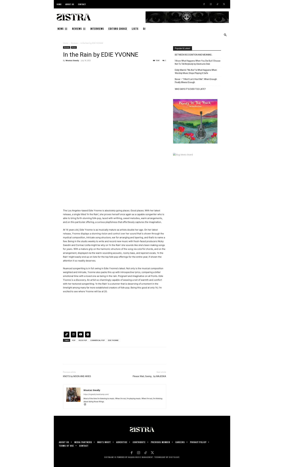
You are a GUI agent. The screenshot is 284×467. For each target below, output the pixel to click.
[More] (93, 67)
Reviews (74, 43)
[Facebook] (204, 4)
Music (74, 47)
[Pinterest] (80, 67)
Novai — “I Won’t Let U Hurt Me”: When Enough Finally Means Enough (196, 80)
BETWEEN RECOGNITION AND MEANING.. (193, 55)
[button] (225, 35)
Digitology (174, 457)
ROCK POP (83, 340)
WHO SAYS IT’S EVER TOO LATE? (190, 89)
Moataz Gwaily (72, 60)
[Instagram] (210, 4)
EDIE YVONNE (113, 340)
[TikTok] (217, 4)
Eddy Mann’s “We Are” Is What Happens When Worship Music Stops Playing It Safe (196, 71)
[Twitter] (224, 4)
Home (65, 43)
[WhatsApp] (86, 67)
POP (73, 340)
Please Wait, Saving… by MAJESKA (149, 376)
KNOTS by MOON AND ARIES (77, 376)
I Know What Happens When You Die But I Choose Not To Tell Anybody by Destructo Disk (197, 62)
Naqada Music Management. (141, 457)
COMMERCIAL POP (97, 340)
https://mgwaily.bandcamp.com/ (96, 394)
